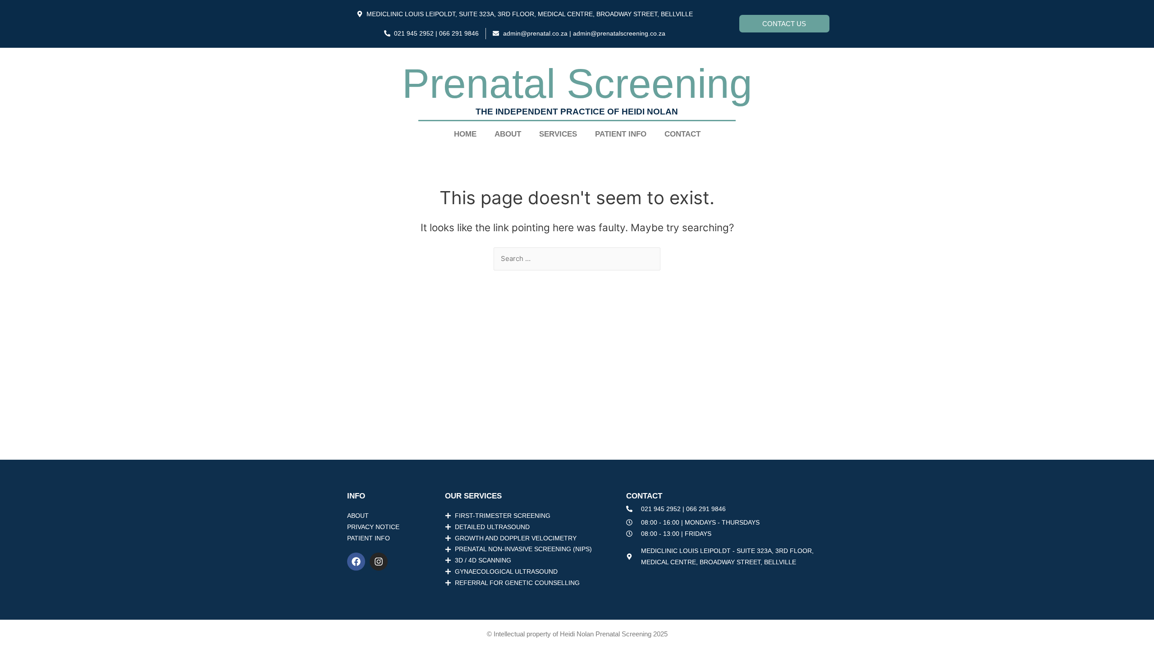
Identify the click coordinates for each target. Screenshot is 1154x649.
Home (465, 134)
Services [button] (558, 134)
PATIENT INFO (620, 134)
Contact (682, 134)
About (508, 134)
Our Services (473, 496)
